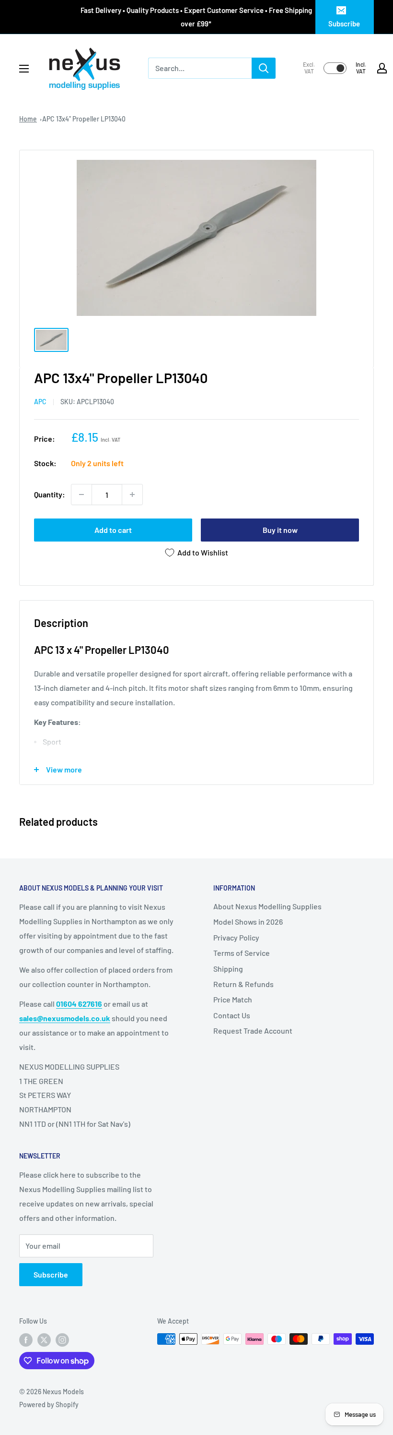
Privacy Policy (236, 937)
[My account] (382, 68)
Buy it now (280, 529)
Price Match (232, 999)
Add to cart (113, 529)
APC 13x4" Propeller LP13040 (84, 119)
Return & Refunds (243, 984)
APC (40, 402)
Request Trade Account (252, 1030)
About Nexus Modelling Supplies (267, 906)
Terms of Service (241, 952)
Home (28, 119)
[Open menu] (24, 68)
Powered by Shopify (49, 1404)
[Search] (264, 68)
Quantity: (49, 494)
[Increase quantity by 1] (132, 494)
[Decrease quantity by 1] (81, 494)
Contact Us (231, 1015)
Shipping (228, 968)
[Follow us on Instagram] (62, 1340)
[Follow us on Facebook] (26, 1340)
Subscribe (344, 23)
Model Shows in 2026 (248, 921)
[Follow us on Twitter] (44, 1340)
